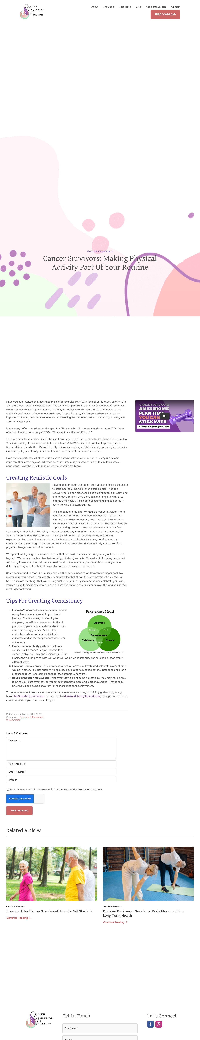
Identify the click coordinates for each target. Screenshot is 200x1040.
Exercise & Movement (100, 251)
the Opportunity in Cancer (28, 696)
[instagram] (158, 1024)
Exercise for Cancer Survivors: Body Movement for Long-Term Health (143, 913)
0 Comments (13, 719)
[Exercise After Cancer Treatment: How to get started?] (51, 848)
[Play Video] (165, 416)
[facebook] (150, 1024)
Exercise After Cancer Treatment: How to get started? (49, 911)
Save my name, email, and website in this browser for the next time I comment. (56, 789)
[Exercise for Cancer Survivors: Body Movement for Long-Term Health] (148, 848)
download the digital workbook (82, 696)
